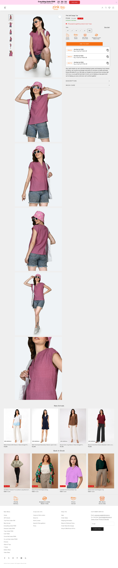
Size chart (107, 27)
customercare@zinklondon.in (102, 515)
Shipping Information (66, 520)
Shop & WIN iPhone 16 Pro (68, 528)
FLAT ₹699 (7, 533)
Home (5, 515)
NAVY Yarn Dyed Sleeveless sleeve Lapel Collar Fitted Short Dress (44, 445)
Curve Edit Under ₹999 (10, 536)
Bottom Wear (7, 549)
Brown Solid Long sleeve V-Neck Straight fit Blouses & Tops (71, 445)
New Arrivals (7, 523)
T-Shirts (6, 547)
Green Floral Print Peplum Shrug (40, 489)
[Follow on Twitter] (9, 558)
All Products (7, 518)
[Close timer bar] (116, 2)
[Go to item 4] (10, 39)
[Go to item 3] (10, 32)
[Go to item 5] (10, 46)
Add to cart (84, 43)
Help (62, 515)
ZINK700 (69, 63)
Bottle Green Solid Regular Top (96, 489)
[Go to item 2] (10, 25)
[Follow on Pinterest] (17, 558)
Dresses (6, 542)
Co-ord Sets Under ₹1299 (10, 539)
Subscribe (97, 529)
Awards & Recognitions (39, 523)
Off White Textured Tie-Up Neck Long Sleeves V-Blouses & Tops (16, 490)
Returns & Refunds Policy (68, 523)
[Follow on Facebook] (4, 558)
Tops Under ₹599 (8, 531)
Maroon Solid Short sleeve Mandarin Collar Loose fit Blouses (100, 445)
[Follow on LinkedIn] (25, 558)
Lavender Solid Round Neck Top (68, 489)
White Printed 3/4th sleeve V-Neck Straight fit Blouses (15, 445)
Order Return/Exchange (67, 526)
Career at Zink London (39, 515)
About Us (35, 518)
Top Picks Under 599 (9, 520)
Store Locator (36, 520)
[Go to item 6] (10, 53)
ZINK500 (69, 56)
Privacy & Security (104, 519)
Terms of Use (94, 519)
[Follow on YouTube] (21, 558)
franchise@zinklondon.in (105, 517)
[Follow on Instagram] (13, 558)
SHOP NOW (74, 2)
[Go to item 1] (10, 17)
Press (34, 526)
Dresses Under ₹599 (9, 528)
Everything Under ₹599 (10, 526)
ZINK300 (69, 50)
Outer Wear (7, 552)
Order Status (64, 518)
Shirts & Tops (7, 544)
